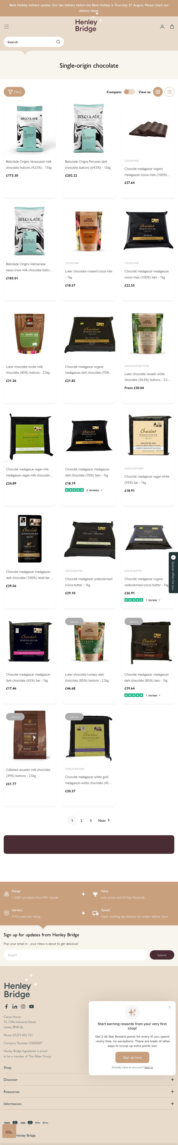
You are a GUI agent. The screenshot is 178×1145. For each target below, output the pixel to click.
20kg (142, 385)
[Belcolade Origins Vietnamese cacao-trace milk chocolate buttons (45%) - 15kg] (30, 231)
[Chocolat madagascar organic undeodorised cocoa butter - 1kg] (148, 539)
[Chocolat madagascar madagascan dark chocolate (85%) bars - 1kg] (148, 641)
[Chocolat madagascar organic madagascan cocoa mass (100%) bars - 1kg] (148, 128)
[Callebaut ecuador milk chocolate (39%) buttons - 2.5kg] (30, 737)
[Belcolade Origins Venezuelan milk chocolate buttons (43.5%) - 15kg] (30, 128)
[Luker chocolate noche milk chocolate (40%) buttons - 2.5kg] (30, 333)
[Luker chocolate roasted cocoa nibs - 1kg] (89, 231)
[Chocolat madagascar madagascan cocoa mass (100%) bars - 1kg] (148, 231)
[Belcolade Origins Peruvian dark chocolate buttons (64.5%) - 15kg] (89, 128)
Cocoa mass (131, 160)
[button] (173, 572)
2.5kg (139, 374)
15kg (20, 177)
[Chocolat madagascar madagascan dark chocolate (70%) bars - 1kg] (89, 436)
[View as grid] (158, 92)
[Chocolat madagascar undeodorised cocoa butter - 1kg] (89, 539)
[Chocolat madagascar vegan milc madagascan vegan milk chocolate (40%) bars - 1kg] (30, 436)
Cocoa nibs (72, 263)
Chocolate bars (133, 468)
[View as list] (169, 92)
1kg (78, 284)
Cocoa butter (73, 570)
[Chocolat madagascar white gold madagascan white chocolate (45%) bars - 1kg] (89, 737)
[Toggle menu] (6, 27)
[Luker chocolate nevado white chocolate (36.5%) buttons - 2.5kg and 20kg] (148, 333)
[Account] (162, 27)
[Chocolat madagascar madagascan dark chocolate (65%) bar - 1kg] (30, 641)
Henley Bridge (25, 1135)
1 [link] (72, 820)
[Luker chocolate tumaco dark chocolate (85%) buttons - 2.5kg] (89, 641)
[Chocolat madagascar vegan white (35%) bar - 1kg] (148, 436)
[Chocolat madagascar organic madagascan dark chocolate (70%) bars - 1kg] (89, 333)
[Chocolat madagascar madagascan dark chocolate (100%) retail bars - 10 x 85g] (30, 539)
